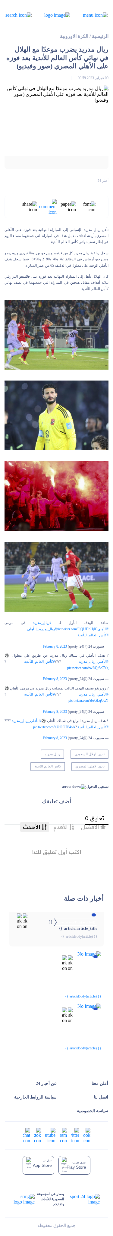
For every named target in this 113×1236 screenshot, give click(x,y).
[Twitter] (75, 1134)
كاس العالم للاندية (47, 766)
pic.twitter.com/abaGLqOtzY (88, 700)
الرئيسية (100, 36)
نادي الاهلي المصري (90, 766)
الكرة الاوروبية (74, 36)
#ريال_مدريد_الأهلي (42, 629)
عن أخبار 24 (46, 1083)
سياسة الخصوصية (92, 1111)
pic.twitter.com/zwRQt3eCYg (87, 668)
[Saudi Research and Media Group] (24, 1199)
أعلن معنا (100, 1083)
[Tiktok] (37, 1134)
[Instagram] (63, 1134)
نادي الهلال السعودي (89, 754)
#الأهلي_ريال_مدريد (93, 661)
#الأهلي (102, 629)
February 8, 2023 (55, 646)
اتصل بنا (101, 1097)
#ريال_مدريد (42, 623)
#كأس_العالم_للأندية (93, 635)
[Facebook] (86, 1134)
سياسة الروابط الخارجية (35, 1097)
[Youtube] (50, 1134)
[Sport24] (81, 1199)
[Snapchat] (26, 1134)
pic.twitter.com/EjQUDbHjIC (76, 629)
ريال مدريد (52, 754)
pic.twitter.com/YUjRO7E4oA (54, 727)
